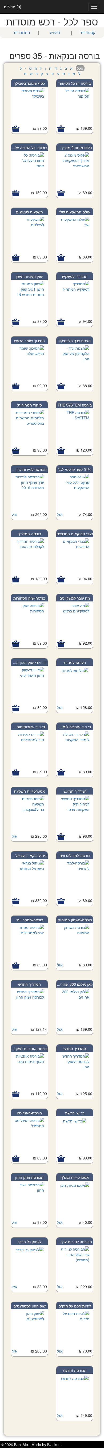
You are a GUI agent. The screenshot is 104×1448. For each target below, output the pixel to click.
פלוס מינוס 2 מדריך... (75, 147)
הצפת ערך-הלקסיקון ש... (75, 343)
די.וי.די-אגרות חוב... (29, 726)
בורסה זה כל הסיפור (75, 83)
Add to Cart (61, 128)
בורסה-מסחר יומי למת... (29, 922)
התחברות (22, 32)
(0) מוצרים (12, 6)
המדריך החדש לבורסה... (29, 986)
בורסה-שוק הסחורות (29, 598)
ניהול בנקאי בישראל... (29, 855)
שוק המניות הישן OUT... (29, 279)
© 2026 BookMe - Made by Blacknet (31, 1444)
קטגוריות (88, 32)
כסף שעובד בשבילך (29, 83)
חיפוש (55, 32)
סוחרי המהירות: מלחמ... (29, 407)
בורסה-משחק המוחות (75, 919)
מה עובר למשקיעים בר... (74, 600)
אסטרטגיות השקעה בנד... (29, 793)
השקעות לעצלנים (29, 212)
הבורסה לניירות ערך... (29, 469)
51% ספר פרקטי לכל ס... (74, 472)
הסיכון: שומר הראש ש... (29, 343)
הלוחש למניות (75, 662)
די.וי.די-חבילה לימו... (74, 726)
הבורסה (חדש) (74, 1370)
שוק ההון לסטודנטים (29, 1306)
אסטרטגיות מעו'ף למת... (75, 1179)
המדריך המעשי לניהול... (75, 793)
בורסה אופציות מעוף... (29, 1048)
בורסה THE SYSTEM (75, 405)
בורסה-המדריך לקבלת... (29, 536)
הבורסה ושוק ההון (29, 1177)
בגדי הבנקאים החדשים (75, 533)
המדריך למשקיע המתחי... (74, 279)
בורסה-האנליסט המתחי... (29, 1115)
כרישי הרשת (74, 1112)
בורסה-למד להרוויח (74, 855)
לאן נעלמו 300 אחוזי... (75, 984)
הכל (80, 68)
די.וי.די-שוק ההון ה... (29, 662)
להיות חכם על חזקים (74, 1306)
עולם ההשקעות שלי (74, 212)
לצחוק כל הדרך (29, 1241)
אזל (60, 514)
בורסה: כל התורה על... (29, 147)
